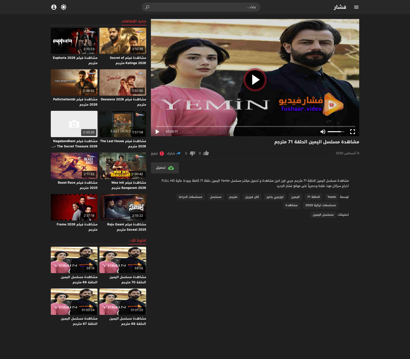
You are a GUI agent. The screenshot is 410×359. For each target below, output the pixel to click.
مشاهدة (291, 205)
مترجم (233, 197)
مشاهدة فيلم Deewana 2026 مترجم (123, 101)
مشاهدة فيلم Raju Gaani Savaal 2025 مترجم (126, 227)
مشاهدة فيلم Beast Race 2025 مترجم (78, 185)
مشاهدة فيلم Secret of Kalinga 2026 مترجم (128, 60)
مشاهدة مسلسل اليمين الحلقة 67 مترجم (79, 321)
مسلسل (216, 197)
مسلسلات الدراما (190, 197)
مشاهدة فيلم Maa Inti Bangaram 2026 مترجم (129, 185)
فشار (340, 7)
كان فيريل (252, 197)
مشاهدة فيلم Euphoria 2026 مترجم (75, 60)
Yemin (331, 197)
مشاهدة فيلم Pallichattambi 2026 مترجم (75, 101)
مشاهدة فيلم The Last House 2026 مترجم (123, 143)
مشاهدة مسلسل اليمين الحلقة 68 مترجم (127, 321)
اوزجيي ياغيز (275, 197)
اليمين (295, 197)
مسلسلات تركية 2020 (320, 205)
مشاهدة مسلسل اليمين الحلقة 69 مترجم (79, 279)
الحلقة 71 (313, 197)
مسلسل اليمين (323, 214)
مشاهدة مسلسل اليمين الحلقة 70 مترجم (127, 279)
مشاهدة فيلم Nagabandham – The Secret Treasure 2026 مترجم (75, 146)
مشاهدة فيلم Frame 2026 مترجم (77, 227)
